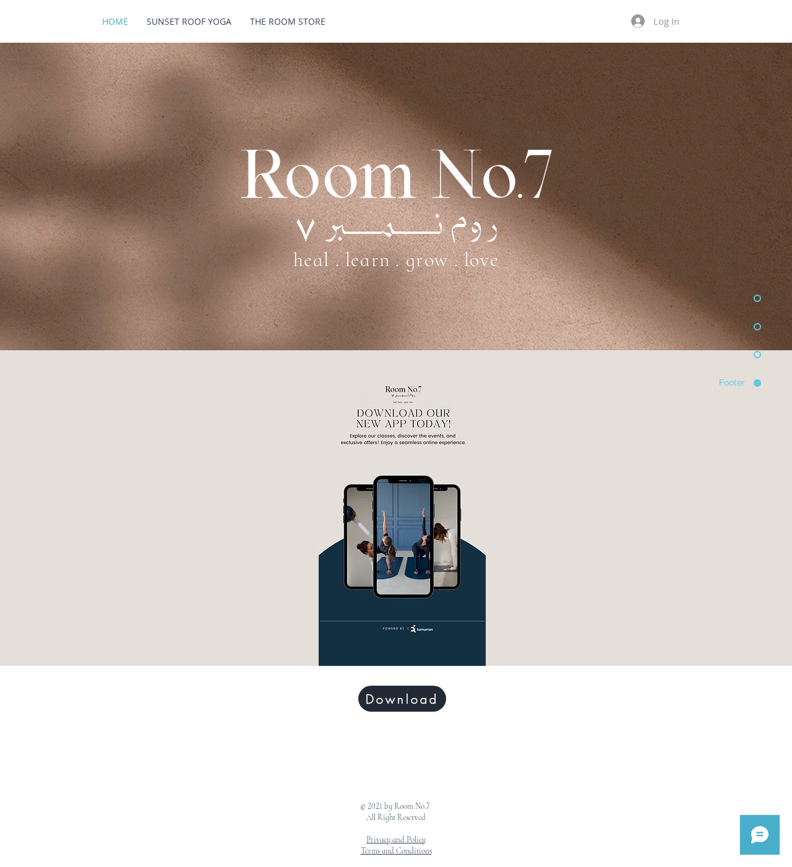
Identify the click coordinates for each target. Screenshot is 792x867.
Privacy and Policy (396, 840)
